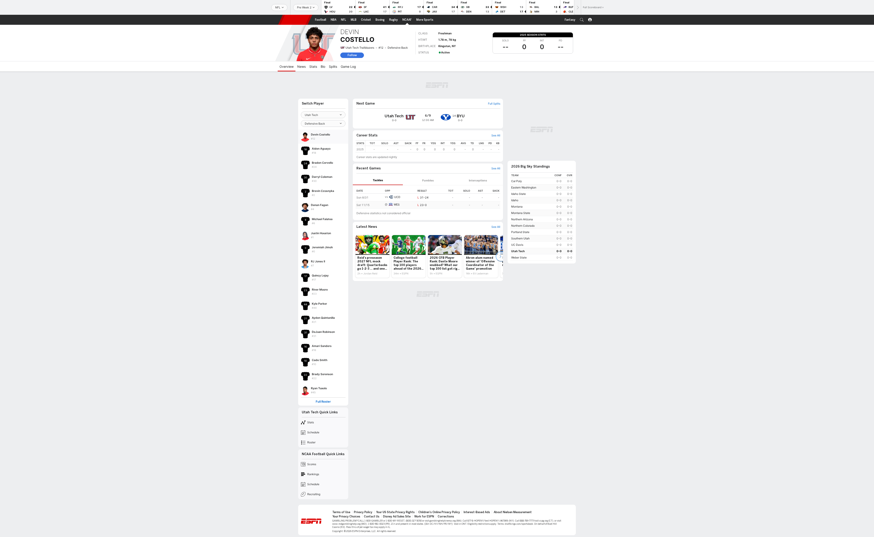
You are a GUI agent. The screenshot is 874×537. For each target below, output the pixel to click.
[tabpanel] (428, 197)
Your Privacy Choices (346, 516)
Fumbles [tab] (428, 180)
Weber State (519, 257)
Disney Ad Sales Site (397, 516)
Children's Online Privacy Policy (439, 512)
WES (397, 204)
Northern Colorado (523, 225)
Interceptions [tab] (478, 180)
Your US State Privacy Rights (395, 512)
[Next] (577, 7)
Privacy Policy (363, 512)
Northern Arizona (522, 219)
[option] (372, 256)
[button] (582, 20)
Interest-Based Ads (477, 512)
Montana (517, 206)
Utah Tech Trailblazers (360, 47)
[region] (432, 146)
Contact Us (371, 516)
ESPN (295, 20)
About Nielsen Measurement (513, 512)
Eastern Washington (523, 187)
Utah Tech (518, 251)
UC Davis (517, 244)
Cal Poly (516, 181)
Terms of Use (341, 512)
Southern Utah (520, 238)
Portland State (520, 232)
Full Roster (323, 401)
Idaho (514, 200)
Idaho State (518, 194)
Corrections (446, 516)
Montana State (520, 213)
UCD (397, 197)
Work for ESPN (424, 516)
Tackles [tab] (378, 180)
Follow (352, 55)
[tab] (378, 180)
